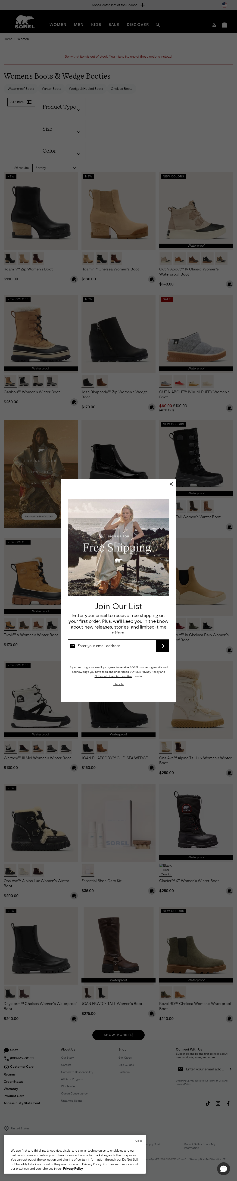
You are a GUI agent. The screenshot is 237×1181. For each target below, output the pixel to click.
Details (118, 684)
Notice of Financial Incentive (113, 676)
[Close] (171, 484)
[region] (75, 1154)
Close (139, 1141)
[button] (223, 1168)
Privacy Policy (150, 671)
